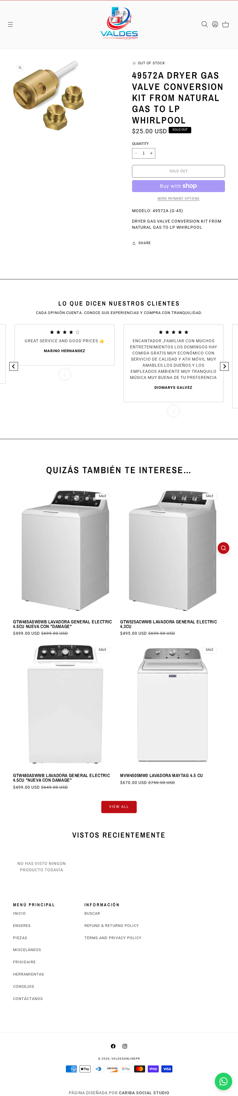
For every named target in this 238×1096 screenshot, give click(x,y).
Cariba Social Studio (144, 1092)
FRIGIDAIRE (24, 962)
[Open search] (223, 548)
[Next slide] (224, 366)
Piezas (20, 938)
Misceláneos (27, 950)
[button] (10, 24)
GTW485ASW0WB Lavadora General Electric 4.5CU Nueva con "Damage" (62, 624)
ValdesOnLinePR (125, 1058)
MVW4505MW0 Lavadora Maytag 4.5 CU (161, 775)
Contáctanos (28, 998)
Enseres (22, 925)
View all (119, 807)
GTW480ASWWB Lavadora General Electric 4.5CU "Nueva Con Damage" (61, 777)
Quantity (140, 144)
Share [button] (144, 243)
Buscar (92, 913)
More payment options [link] (179, 199)
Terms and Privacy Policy (113, 938)
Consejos (23, 986)
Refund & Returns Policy (111, 925)
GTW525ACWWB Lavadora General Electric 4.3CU (168, 624)
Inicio (19, 913)
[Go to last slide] (13, 366)
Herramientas (28, 974)
